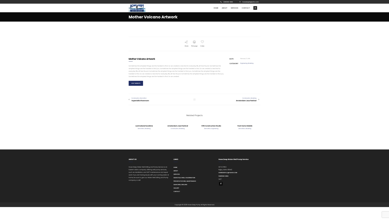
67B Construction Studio (211, 126)
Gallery (176, 188)
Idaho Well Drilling (180, 184)
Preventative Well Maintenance (185, 181)
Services (177, 174)
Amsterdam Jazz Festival (177, 126)
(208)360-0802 (228, 2)
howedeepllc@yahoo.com (250, 2)
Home (175, 167)
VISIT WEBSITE (135, 83)
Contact (177, 191)
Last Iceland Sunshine (144, 126)
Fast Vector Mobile (244, 126)
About (176, 171)
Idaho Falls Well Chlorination (184, 178)
